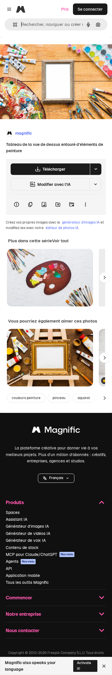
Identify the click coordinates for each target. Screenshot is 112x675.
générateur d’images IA (81, 222)
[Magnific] (56, 431)
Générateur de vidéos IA (28, 533)
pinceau (59, 398)
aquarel (84, 398)
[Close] (104, 666)
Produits (15, 502)
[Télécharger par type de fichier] (95, 169)
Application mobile (23, 575)
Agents (20, 561)
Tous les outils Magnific (27, 582)
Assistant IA (16, 519)
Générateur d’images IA (27, 526)
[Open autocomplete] (13, 24)
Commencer (19, 597)
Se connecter (90, 9)
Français (56, 478)
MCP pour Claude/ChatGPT (39, 554)
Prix (65, 9)
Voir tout (60, 240)
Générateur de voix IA (26, 540)
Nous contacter (22, 630)
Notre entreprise (23, 614)
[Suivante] (104, 277)
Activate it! (84, 666)
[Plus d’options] (85, 204)
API (9, 568)
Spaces (13, 512)
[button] (56, 478)
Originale (38, 49)
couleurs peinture (26, 398)
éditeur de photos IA (62, 228)
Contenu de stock (22, 547)
